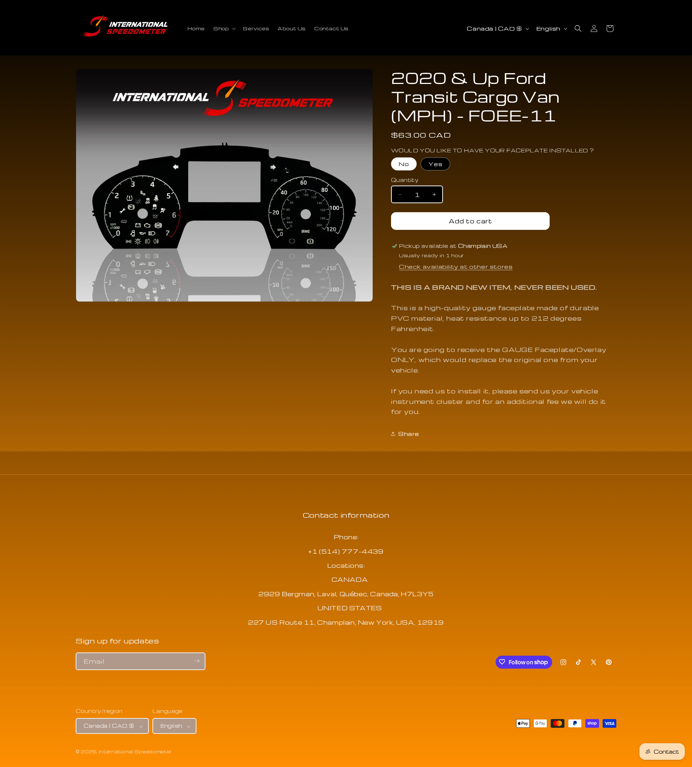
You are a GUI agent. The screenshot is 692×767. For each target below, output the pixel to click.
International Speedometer (135, 752)
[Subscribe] (197, 661)
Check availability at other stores (456, 266)
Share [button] (408, 433)
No (404, 164)
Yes (435, 164)
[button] (224, 28)
